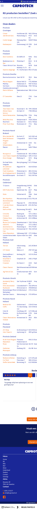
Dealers (5, 472)
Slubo (4, 194)
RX (4, 461)
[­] (2, 5)
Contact (5, 474)
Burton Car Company (9, 222)
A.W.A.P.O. (6, 224)
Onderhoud (6, 470)
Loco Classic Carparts (10, 156)
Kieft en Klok (7, 209)
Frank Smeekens (8, 171)
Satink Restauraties (9, 115)
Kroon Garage (7, 158)
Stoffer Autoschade (9, 362)
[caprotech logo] (23, 7)
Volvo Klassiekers (8, 233)
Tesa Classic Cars (8, 109)
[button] (33, 410)
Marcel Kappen (7, 81)
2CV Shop (6, 330)
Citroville (6, 214)
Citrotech (6, 216)
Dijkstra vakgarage (9, 70)
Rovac (5, 344)
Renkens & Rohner (9, 358)
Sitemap (5, 476)
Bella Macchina (8, 119)
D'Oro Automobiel (8, 285)
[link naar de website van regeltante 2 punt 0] (26, 507)
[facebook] (4, 497)
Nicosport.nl (7, 153)
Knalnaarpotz (7, 44)
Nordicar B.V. (7, 304)
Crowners (6, 263)
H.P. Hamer (6, 250)
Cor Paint (6, 360)
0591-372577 (8, 491)
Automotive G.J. (8, 227)
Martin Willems (8, 90)
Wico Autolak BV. (8, 136)
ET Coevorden (7, 96)
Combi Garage (7, 40)
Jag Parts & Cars (8, 271)
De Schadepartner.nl (9, 173)
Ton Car (5, 245)
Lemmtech (6, 203)
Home (5, 459)
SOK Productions (8, 190)
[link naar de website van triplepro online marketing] (8, 507)
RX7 (4, 466)
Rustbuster (6, 288)
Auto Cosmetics (8, 57)
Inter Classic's (7, 332)
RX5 (4, 463)
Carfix (5, 307)
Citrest (5, 33)
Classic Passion (8, 267)
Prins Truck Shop (8, 124)
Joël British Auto (8, 35)
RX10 (4, 468)
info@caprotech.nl (11, 493)
